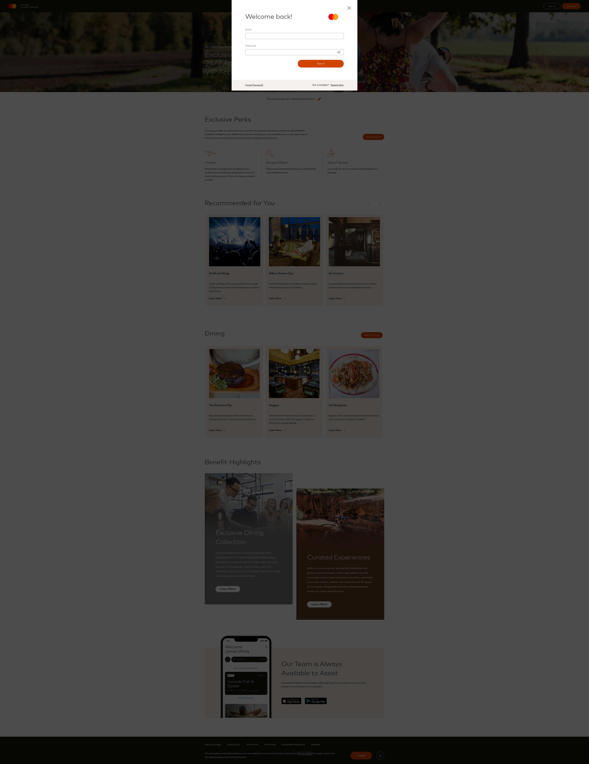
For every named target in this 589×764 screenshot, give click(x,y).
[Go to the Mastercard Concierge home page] (336, 17)
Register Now (337, 85)
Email (248, 30)
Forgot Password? (254, 85)
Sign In (321, 63)
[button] (348, 7)
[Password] (338, 52)
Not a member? (320, 85)
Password (250, 46)
